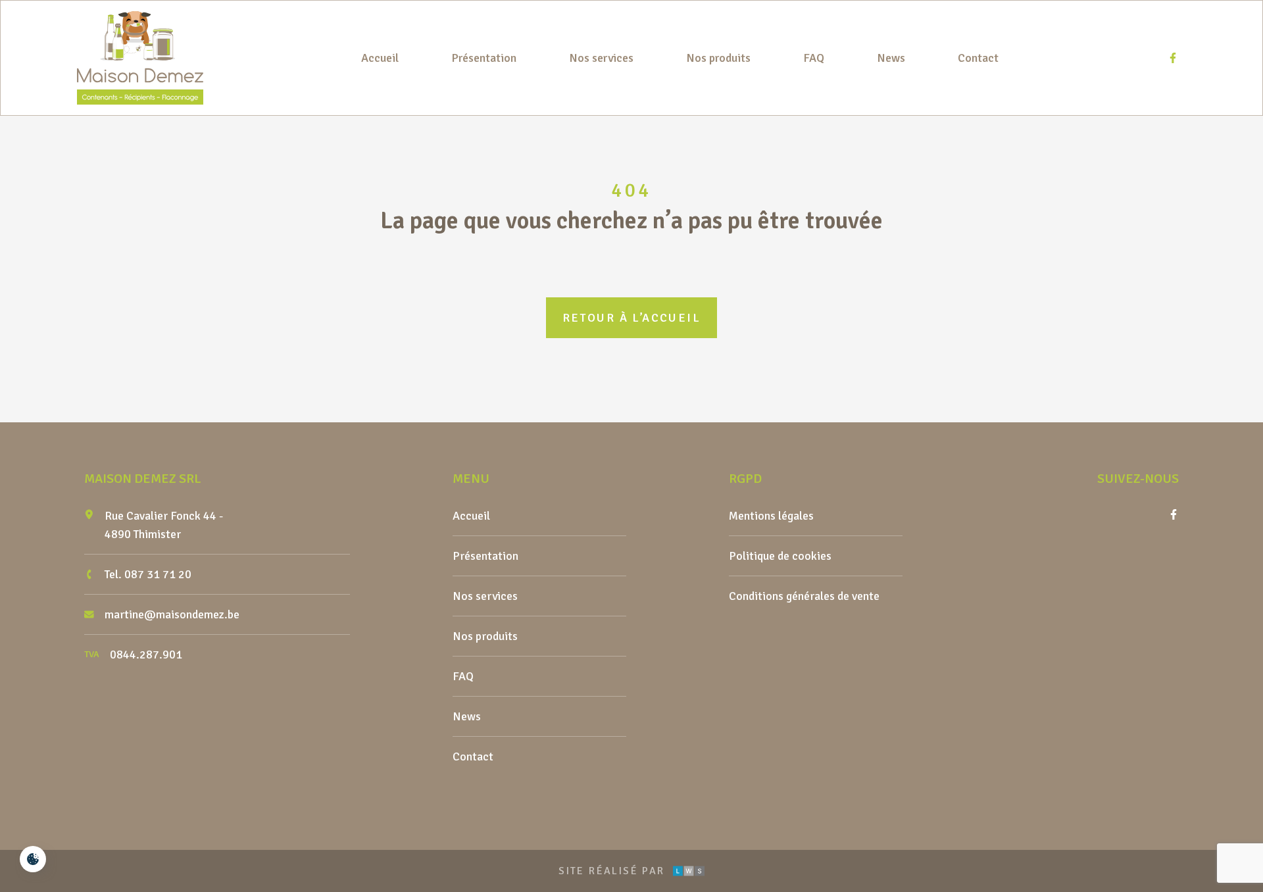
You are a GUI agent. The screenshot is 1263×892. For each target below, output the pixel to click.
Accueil (380, 58)
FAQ (813, 58)
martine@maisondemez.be (172, 614)
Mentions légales (771, 515)
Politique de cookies (780, 556)
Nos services (601, 58)
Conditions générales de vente (804, 596)
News (891, 58)
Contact (978, 58)
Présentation (483, 58)
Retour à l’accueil (631, 317)
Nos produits (718, 58)
